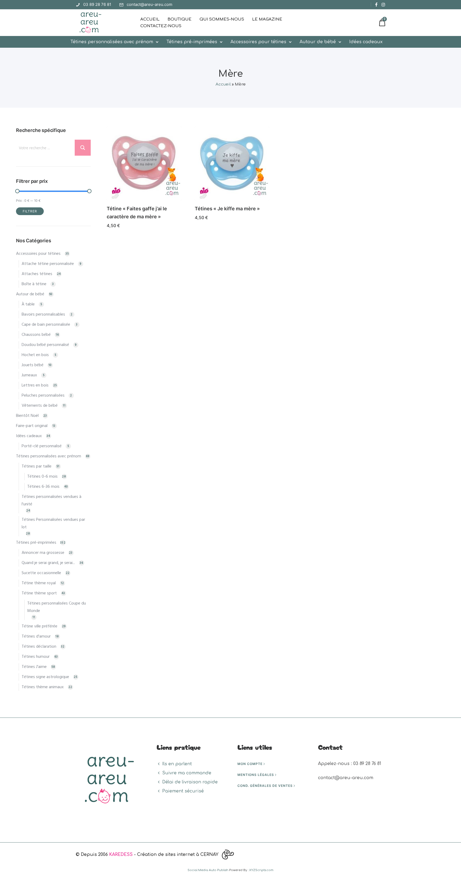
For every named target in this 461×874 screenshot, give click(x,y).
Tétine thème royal (39, 583)
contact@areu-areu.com (149, 4)
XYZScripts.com (261, 870)
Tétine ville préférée (39, 626)
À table (28, 304)
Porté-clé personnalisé (42, 446)
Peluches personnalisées (43, 395)
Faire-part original (31, 425)
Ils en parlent (177, 764)
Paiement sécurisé (183, 791)
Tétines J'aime (34, 666)
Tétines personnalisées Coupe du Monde (56, 607)
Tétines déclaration (39, 646)
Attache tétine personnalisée (48, 263)
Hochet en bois (35, 355)
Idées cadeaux (366, 41)
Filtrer (30, 211)
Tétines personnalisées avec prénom (111, 41)
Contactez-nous (160, 26)
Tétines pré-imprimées (191, 41)
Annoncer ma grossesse (43, 552)
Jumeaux (29, 375)
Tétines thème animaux (43, 687)
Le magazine (267, 19)
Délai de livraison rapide (190, 782)
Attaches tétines (37, 274)
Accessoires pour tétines (258, 41)
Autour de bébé (318, 41)
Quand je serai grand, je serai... (48, 562)
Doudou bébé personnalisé (45, 344)
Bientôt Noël (27, 415)
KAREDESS (121, 854)
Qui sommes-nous (222, 19)
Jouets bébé (32, 365)
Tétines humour (36, 656)
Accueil (150, 19)
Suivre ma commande (186, 773)
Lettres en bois (35, 385)
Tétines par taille (36, 466)
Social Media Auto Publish (208, 870)
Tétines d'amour (36, 636)
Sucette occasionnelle (41, 573)
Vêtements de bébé (40, 405)
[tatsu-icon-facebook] (376, 4)
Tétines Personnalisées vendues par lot (53, 523)
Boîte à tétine (34, 284)
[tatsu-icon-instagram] (383, 4)
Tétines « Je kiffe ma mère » (227, 208)
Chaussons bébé (36, 334)
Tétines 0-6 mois (42, 476)
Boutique (180, 19)
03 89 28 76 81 (97, 4)
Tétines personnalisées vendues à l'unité (51, 500)
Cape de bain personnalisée (46, 324)
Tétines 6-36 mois (43, 486)
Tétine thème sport (39, 593)
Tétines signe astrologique (45, 677)
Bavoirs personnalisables (43, 314)
